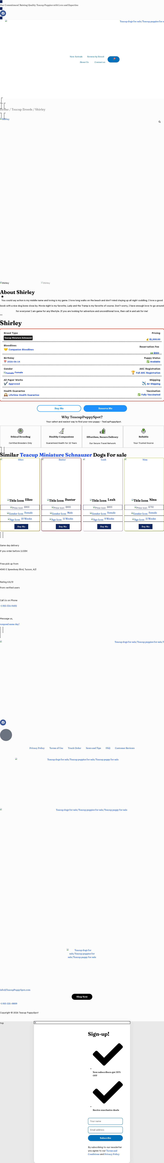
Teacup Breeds (22, 109)
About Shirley (17, 292)
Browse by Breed (95, 56)
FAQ (108, 748)
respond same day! (10, 624)
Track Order (74, 748)
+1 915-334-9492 (8, 605)
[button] (160, 122)
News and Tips (93, 748)
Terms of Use (56, 748)
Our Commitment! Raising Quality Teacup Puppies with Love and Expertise (39, 5)
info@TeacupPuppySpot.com (15, 989)
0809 (14, 1003)
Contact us (100, 62)
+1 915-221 (5, 1003)
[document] (82, 1092)
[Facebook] (3, 13)
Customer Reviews (125, 748)
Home (4, 109)
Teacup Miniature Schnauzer (56, 455)
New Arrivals (76, 56)
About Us (84, 62)
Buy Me (21, 526)
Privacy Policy (37, 748)
